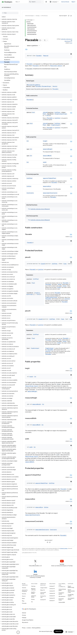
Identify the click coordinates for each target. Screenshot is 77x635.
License (29, 627)
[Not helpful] (71, 16)
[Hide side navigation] (18, 632)
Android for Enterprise (25, 590)
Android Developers (29, 15)
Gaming (33, 586)
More (17, 1)
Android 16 (52, 588)
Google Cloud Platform (27, 620)
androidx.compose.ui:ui (66, 39)
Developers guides (61, 593)
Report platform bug (71, 587)
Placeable (39, 55)
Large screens (43, 587)
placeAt (45, 112)
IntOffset (57, 112)
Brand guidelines (36, 627)
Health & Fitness (33, 593)
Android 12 (52, 598)
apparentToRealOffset (49, 178)
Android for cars (43, 596)
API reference (6, 7)
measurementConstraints (50, 193)
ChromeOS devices (43, 593)
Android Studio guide (62, 590)
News (23, 598)
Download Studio (61, 599)
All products (25, 622)
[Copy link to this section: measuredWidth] (37, 418)
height (45, 141)
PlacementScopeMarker (33, 85)
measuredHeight (47, 149)
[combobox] (36, 1)
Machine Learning (33, 589)
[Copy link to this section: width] (30, 439)
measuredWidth (47, 155)
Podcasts (24, 603)
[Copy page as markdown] (44, 40)
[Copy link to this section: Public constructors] (44, 228)
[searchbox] (10, 13)
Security (24, 593)
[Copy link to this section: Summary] (34, 75)
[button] (10, 16)
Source (23, 596)
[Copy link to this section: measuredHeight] (38, 398)
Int (28, 141)
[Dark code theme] (71, 54)
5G (32, 601)
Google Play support (71, 595)
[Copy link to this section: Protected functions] (44, 251)
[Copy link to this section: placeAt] (31, 257)
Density (55, 86)
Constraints (30, 193)
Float (44, 114)
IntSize (29, 186)
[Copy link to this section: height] (31, 368)
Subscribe (58, 631)
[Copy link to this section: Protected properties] (45, 468)
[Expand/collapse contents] (34, 20)
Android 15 (52, 591)
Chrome (24, 615)
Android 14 (52, 593)
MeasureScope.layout (31, 386)
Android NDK (62, 602)
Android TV (43, 599)
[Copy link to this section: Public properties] (42, 362)
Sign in (73, 1)
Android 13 (52, 595)
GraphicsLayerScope (61, 114)
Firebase (24, 617)
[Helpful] (69, 16)
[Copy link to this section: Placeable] (33, 234)
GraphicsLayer (55, 125)
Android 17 (52, 586)
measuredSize (47, 186)
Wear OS (42, 590)
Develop (37, 15)
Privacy (33, 599)
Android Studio (65, 1)
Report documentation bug (71, 591)
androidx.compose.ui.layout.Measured (40, 209)
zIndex (60, 284)
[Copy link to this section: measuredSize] (36, 499)
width (44, 162)
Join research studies (71, 598)
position (57, 118)
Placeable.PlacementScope (43, 86)
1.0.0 (71, 43)
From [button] (39, 209)
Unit (33, 112)
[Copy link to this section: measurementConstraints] (44, 521)
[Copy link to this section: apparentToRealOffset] (42, 475)
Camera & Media (33, 596)
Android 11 (52, 600)
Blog (23, 601)
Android (24, 587)
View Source (67, 41)
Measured (45, 55)
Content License (63, 548)
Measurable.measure (56, 65)
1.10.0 (70, 313)
